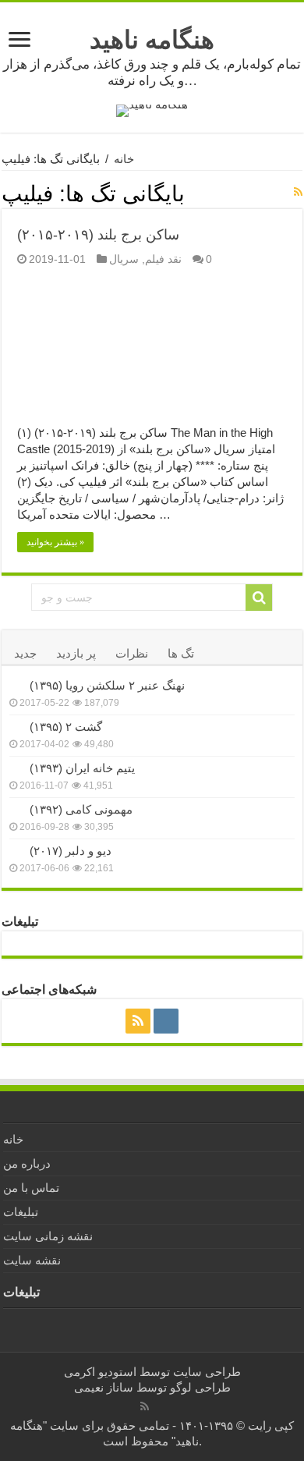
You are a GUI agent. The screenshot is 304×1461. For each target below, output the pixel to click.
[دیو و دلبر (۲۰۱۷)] (15, 850)
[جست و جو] (259, 597)
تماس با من (31, 1187)
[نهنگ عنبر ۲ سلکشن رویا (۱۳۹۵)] (15, 685)
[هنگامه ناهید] (152, 109)
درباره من (27, 1163)
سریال (124, 259)
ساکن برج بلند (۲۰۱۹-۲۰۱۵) (98, 235)
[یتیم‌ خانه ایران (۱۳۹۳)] (15, 767)
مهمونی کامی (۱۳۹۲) (81, 809)
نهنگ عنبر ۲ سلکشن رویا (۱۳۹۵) (107, 685)
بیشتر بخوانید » (55, 542)
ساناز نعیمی (103, 1387)
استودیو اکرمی (100, 1371)
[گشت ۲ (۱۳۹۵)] (15, 726)
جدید (25, 653)
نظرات (131, 653)
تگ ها (181, 653)
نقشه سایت (32, 1260)
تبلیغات (20, 1211)
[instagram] (166, 1021)
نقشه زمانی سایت (48, 1236)
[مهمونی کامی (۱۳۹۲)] (15, 809)
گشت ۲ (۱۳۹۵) (66, 726)
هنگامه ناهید (152, 40)
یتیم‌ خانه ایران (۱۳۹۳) (82, 768)
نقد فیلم (163, 259)
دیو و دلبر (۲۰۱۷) (70, 850)
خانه (124, 158)
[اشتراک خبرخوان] (298, 192)
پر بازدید (76, 653)
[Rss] (137, 1021)
